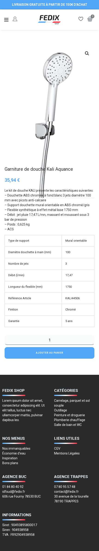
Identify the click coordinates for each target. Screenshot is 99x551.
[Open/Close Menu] (6, 20)
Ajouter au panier (49, 353)
